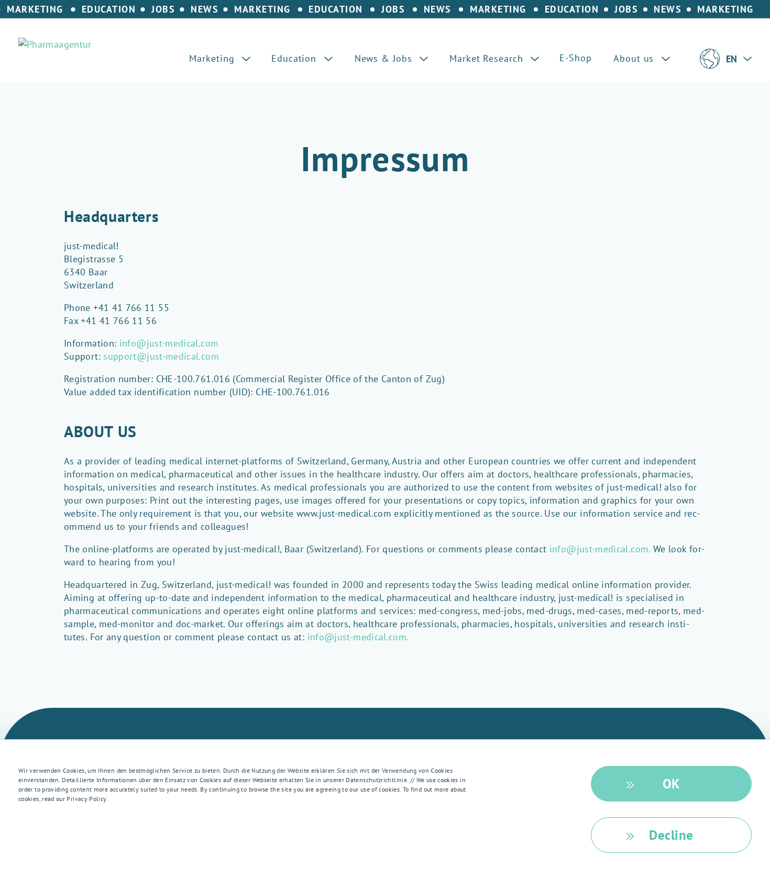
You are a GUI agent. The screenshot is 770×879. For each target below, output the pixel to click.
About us (635, 58)
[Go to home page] (55, 44)
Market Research (487, 58)
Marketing (213, 58)
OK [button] (671, 783)
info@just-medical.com (169, 343)
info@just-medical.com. (600, 549)
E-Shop (575, 58)
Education (295, 58)
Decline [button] (671, 835)
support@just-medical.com (161, 356)
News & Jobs (385, 58)
